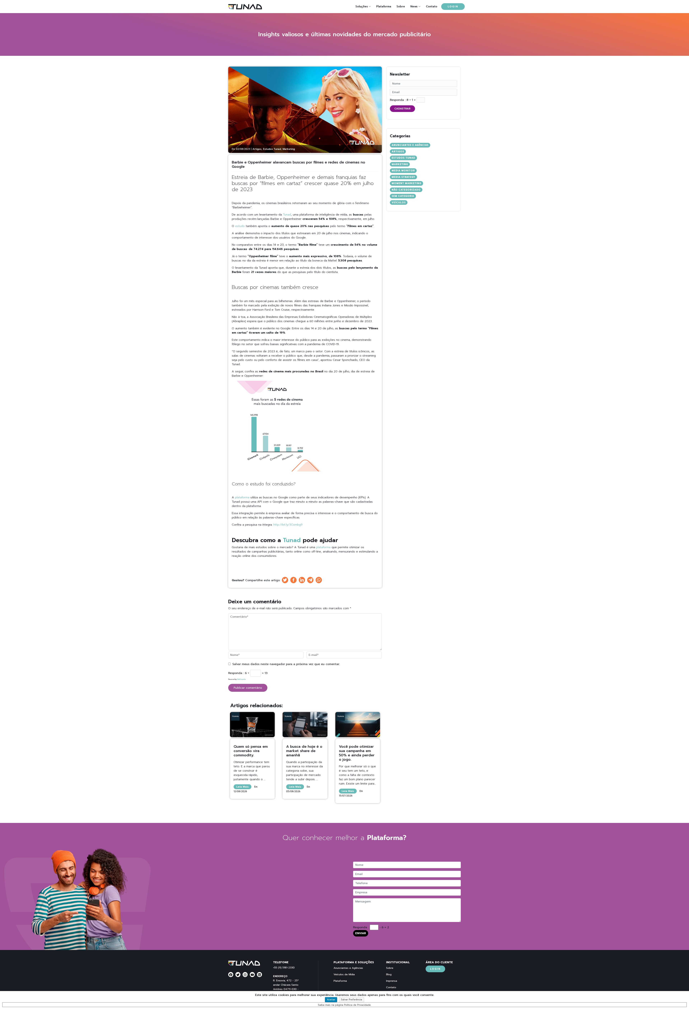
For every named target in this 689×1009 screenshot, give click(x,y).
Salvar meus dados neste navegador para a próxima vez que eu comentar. (286, 664)
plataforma (242, 497)
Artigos (256, 149)
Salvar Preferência (351, 999)
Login (453, 6)
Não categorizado (406, 189)
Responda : (236, 673)
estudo (240, 226)
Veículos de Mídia (344, 974)
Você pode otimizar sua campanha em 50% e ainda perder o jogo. (356, 753)
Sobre (401, 6)
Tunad (287, 214)
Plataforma (383, 6)
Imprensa (391, 981)
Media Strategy (403, 177)
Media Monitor (403, 170)
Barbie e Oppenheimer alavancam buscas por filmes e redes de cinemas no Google (298, 164)
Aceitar (331, 999)
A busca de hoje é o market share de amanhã (304, 751)
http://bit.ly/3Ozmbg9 (289, 525)
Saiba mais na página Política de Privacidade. (344, 1005)
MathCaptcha (241, 679)
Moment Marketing (406, 183)
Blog (389, 974)
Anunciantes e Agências (410, 145)
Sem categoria (403, 196)
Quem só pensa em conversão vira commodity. (251, 751)
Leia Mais (242, 787)
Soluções (361, 6)
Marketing (289, 149)
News (414, 6)
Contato (431, 6)
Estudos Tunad (272, 149)
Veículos (399, 202)
